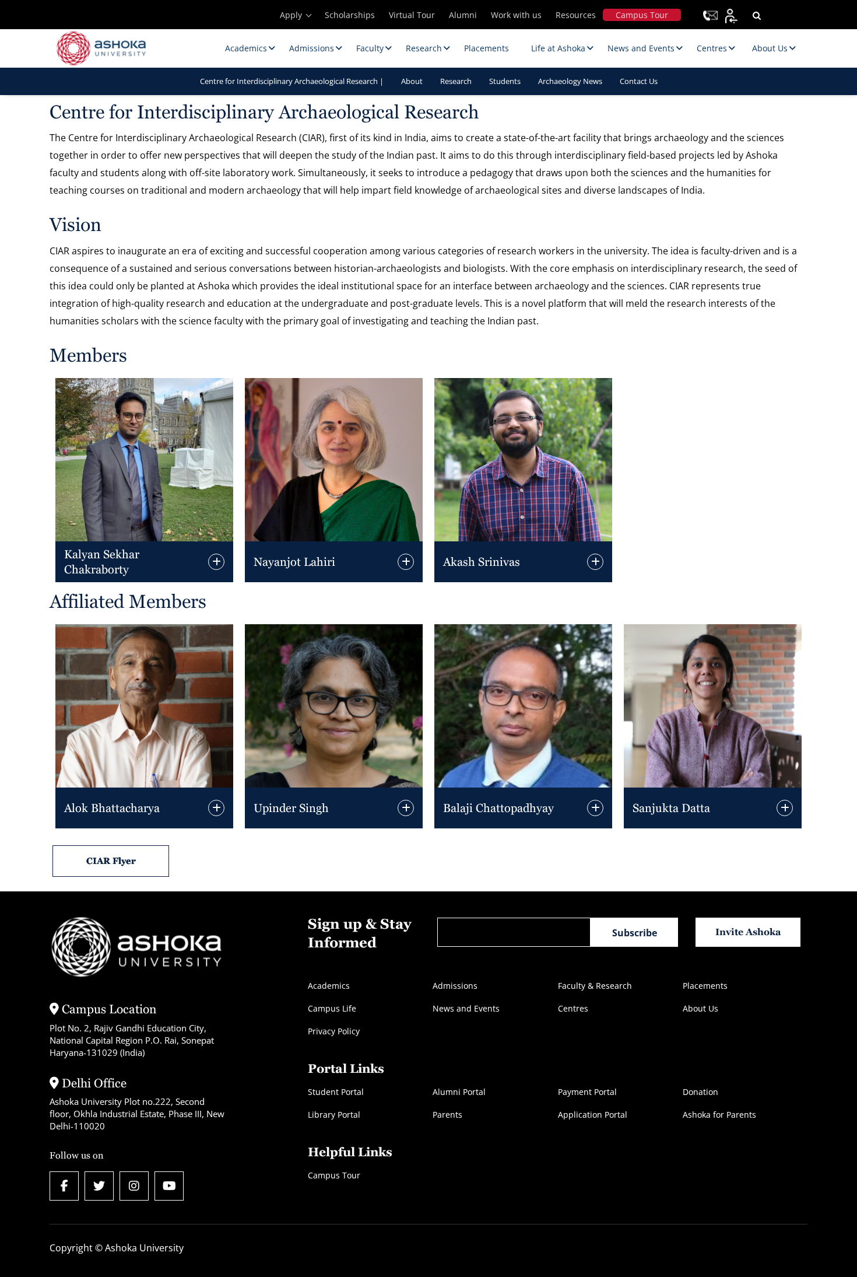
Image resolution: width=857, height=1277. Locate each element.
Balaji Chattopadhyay (498, 808)
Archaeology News (570, 81)
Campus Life (332, 1008)
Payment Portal (587, 1091)
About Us (700, 1008)
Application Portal (592, 1114)
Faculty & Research (595, 985)
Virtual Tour (412, 15)
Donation (700, 1091)
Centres (573, 1008)
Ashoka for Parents (719, 1114)
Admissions (455, 985)
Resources (576, 15)
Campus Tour (642, 15)
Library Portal (334, 1114)
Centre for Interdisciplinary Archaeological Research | (292, 81)
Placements (705, 985)
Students (505, 81)
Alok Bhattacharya (112, 808)
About (412, 81)
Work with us (516, 15)
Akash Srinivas (481, 561)
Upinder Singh (291, 808)
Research (456, 81)
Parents (447, 1114)
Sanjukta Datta (671, 808)
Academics (329, 985)
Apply (291, 15)
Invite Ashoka (748, 931)
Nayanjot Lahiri (294, 561)
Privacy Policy (334, 1031)
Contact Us (639, 81)
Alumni (463, 15)
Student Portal (336, 1091)
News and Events (466, 1008)
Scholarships (350, 15)
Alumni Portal (459, 1091)
